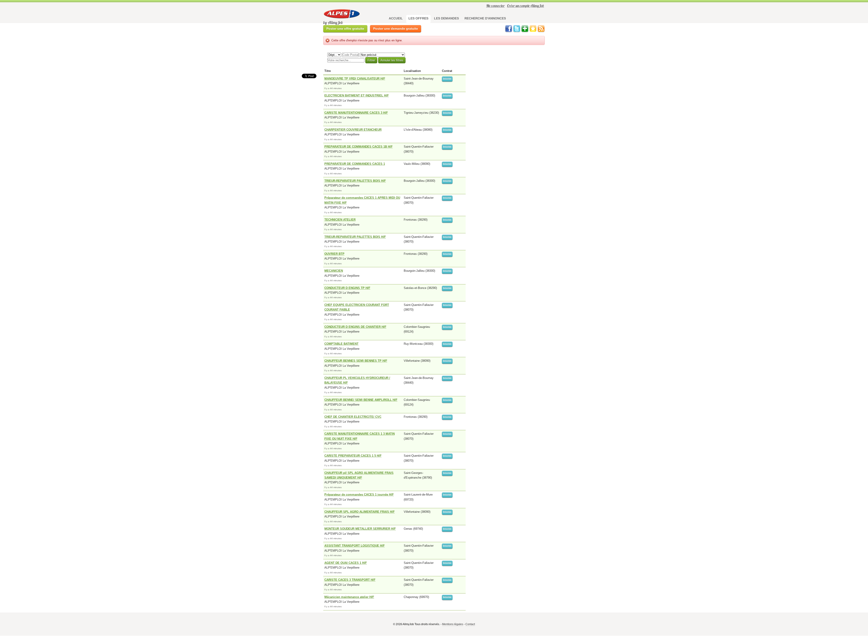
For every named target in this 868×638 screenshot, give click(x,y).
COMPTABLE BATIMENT (341, 343)
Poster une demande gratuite (395, 28)
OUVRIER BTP (334, 253)
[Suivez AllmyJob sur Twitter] (516, 31)
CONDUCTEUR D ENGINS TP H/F (347, 288)
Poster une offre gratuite (345, 28)
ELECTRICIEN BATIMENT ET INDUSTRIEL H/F (356, 95)
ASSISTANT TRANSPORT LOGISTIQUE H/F (354, 545)
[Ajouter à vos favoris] (533, 31)
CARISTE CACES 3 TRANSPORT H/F (349, 579)
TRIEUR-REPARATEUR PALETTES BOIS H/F (355, 180)
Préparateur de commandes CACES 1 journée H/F (359, 494)
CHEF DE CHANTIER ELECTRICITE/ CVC (352, 416)
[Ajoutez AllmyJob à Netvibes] (524, 31)
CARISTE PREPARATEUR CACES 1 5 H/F (353, 455)
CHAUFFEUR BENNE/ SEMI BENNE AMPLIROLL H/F (360, 400)
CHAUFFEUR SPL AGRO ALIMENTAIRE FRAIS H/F (359, 511)
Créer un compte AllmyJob (525, 5)
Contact (470, 624)
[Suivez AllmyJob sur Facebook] (508, 31)
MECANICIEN (333, 270)
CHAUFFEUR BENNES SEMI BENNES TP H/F (355, 360)
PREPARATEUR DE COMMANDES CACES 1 (354, 163)
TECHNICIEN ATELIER (340, 219)
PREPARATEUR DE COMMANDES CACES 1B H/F (358, 146)
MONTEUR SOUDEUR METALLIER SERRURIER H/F (360, 528)
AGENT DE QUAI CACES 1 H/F (345, 563)
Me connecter (495, 5)
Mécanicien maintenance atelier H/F (349, 597)
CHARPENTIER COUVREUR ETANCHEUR (353, 129)
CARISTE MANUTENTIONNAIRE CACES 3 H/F (356, 112)
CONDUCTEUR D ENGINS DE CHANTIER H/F (355, 326)
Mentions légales (452, 624)
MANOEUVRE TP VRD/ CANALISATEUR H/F (354, 78)
